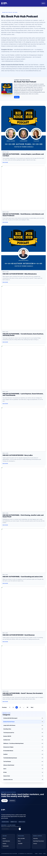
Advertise (12, 800)
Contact (35, 843)
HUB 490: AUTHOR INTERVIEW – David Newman (19, 635)
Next (32, 707)
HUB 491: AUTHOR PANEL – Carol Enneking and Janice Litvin (23, 576)
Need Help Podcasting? (38, 841)
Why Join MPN (21, 838)
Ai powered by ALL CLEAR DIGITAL (25, 853)
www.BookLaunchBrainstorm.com (23, 49)
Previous (4, 707)
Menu (43, 3)
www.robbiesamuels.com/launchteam (12, 61)
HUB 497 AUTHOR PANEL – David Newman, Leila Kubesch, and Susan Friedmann (23, 214)
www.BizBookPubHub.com (33, 70)
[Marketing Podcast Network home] (4, 3)
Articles (4, 843)
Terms (36, 853)
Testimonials (6, 846)
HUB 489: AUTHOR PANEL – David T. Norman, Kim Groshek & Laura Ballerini (23, 694)
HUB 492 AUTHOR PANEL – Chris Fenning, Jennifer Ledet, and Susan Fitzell (23, 516)
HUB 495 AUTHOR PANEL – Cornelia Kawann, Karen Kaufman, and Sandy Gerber (23, 334)
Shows (4, 838)
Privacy (40, 853)
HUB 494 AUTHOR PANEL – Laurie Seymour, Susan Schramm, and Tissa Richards (23, 394)
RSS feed (17, 97)
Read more (5, 162)
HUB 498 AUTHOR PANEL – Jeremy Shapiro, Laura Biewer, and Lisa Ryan (23, 154)
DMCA (44, 853)
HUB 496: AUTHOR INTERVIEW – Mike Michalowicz (20, 274)
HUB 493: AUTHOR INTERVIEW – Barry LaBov (18, 455)
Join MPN (4, 800)
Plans (19, 841)
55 (27, 707)
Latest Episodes (6, 841)
